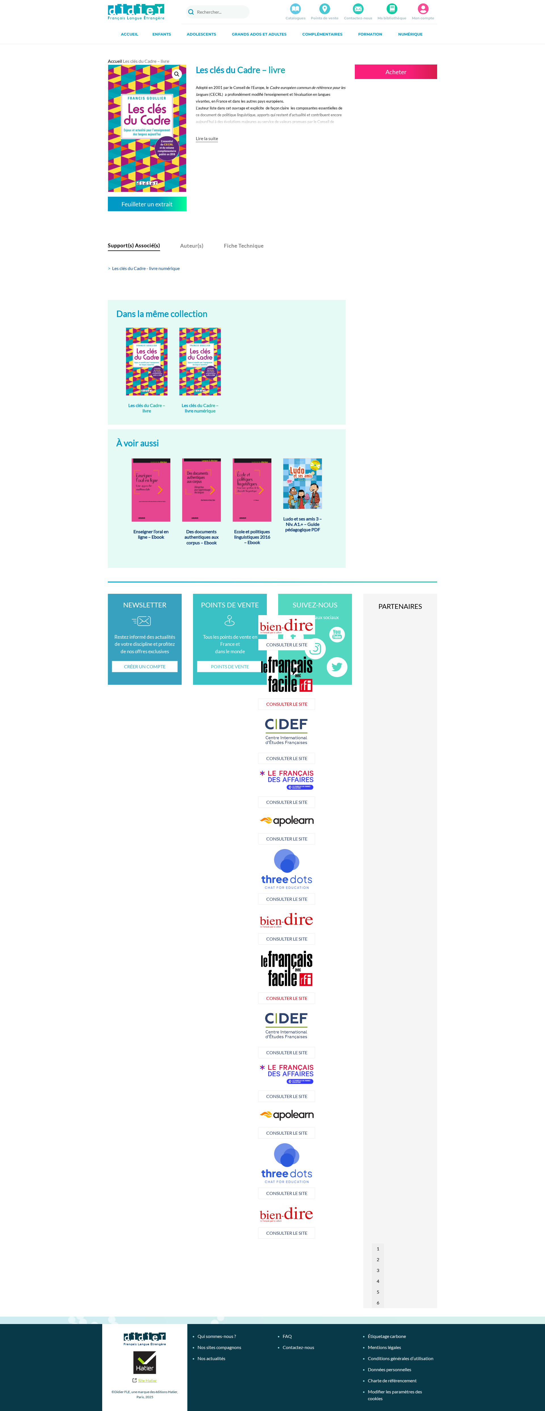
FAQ (287, 1336)
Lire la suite (207, 138)
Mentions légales (384, 1347)
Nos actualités (211, 1358)
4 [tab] (378, 1281)
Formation (370, 34)
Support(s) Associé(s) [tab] (134, 245)
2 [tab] (378, 1259)
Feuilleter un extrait (147, 204)
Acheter (395, 71)
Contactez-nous (358, 18)
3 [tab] (378, 1270)
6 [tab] (378, 1302)
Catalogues (295, 18)
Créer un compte (144, 666)
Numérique (410, 34)
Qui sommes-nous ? (217, 1336)
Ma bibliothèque (392, 18)
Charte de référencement (392, 1380)
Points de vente (325, 18)
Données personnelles (389, 1369)
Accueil (129, 34)
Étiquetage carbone (387, 1336)
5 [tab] (378, 1291)
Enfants (161, 34)
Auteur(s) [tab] (192, 245)
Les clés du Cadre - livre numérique (146, 268)
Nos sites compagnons (219, 1347)
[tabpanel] (241, 739)
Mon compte (423, 18)
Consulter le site (241, 644)
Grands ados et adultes (259, 34)
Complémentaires (322, 34)
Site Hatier (147, 1380)
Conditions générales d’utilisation (400, 1358)
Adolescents (201, 34)
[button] (177, 74)
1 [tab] (378, 1248)
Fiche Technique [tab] (244, 245)
